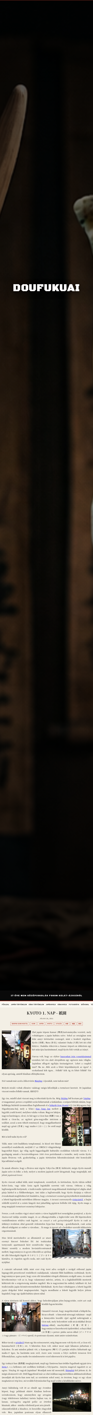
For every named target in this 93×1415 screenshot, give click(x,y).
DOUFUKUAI (46, 288)
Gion (33, 1024)
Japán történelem (19, 1004)
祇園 (73, 1024)
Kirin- (4, 1366)
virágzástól (77, 1199)
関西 (79, 1024)
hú (45, 1325)
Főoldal (5, 1004)
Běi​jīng (64, 1098)
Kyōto (49, 1024)
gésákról (20, 1342)
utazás (59, 1024)
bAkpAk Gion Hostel (20, 1024)
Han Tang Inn (43, 1108)
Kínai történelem (36, 1004)
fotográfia (74, 1004)
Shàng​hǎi (70, 1370)
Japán (41, 1024)
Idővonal (85, 1004)
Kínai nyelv (62, 1004)
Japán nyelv (51, 1004)
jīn (40, 1081)
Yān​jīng (86, 1098)
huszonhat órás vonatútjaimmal (75, 1056)
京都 (66, 1024)
